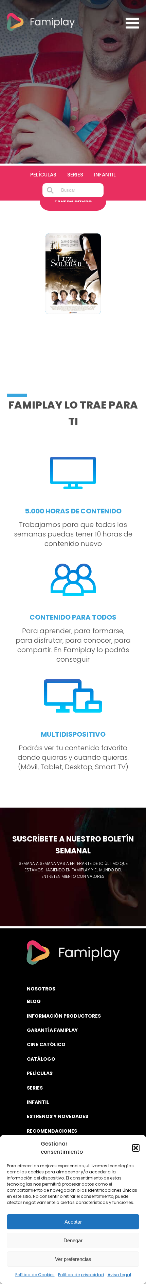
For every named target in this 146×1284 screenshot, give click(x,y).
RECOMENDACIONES (52, 1131)
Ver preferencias (73, 1259)
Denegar (73, 1240)
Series (75, 174)
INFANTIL (38, 1102)
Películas (43, 174)
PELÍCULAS (40, 1073)
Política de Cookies (35, 1275)
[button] (135, 1148)
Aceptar (73, 1222)
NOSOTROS (41, 988)
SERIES (35, 1087)
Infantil (105, 174)
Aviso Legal (119, 1275)
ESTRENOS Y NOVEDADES (57, 1116)
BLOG (34, 1001)
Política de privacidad (81, 1275)
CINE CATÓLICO (46, 1044)
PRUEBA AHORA (73, 200)
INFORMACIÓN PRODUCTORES (64, 1016)
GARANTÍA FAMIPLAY (52, 1030)
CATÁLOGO (41, 1059)
